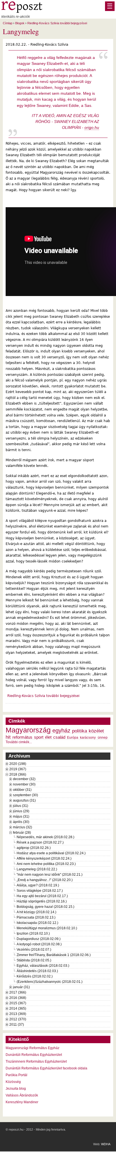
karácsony (88, 738)
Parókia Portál (16, 1075)
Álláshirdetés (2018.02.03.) (37, 971)
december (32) (24, 779)
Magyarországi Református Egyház (32, 1048)
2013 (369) (17, 1014)
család (59, 737)
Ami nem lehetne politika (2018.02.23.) (46, 864)
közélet (96, 731)
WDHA (105, 1144)
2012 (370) (17, 1019)
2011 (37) (16, 1025)
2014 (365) (17, 1008)
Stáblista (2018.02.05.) (34, 960)
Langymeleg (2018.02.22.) (37, 869)
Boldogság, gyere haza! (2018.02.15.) (45, 907)
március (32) (22, 827)
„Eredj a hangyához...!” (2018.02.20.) (45, 880)
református (22, 737)
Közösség (13, 1082)
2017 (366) (17, 992)
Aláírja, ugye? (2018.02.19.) (38, 885)
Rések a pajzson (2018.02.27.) (40, 842)
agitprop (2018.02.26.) (34, 848)
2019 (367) (17, 769)
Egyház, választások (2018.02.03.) (43, 966)
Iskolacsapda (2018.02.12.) (37, 923)
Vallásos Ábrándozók (22, 1095)
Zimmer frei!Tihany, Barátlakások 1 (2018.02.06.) (54, 955)
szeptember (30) (25, 795)
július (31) (20, 806)
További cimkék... (19, 742)
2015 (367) (17, 1003)
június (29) (21, 811)
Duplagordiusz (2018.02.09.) (39, 939)
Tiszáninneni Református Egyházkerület (36, 1061)
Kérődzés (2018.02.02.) (35, 976)
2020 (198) (17, 764)
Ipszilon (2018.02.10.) (33, 933)
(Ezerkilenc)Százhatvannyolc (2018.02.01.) (49, 982)
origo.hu (91, 127)
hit (8, 737)
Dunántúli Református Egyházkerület (34, 1055)
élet (48, 737)
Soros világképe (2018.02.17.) (40, 891)
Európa (72, 738)
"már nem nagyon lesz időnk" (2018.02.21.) (49, 875)
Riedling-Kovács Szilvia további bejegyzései (57, 23)
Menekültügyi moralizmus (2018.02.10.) (47, 928)
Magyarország (28, 730)
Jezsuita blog (16, 1089)
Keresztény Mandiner (22, 1102)
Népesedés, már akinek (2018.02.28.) (45, 837)
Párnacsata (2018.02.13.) (36, 917)
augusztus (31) (24, 800)
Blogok (19, 23)
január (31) (21, 987)
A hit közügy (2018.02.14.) (36, 912)
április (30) (21, 822)
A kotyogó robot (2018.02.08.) (39, 944)
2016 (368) (17, 998)
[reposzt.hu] (21, 11)
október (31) (22, 790)
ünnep (103, 738)
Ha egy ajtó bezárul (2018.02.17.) (42, 896)
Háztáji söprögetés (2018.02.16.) (42, 901)
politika (79, 731)
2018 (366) (17, 774)
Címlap (7, 23)
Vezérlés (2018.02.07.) (34, 950)
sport (38, 737)
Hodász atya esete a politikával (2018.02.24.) (51, 853)
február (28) (22, 833)
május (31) (21, 816)
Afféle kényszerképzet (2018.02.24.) (44, 858)
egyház (61, 730)
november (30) (24, 784)
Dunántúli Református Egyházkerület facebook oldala (46, 1068)
